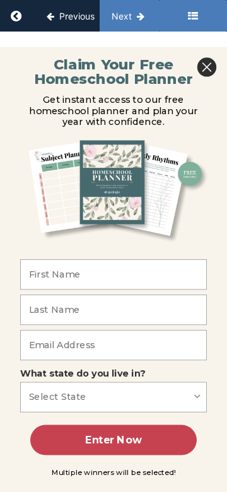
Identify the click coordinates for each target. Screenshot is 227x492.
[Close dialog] (207, 67)
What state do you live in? (82, 373)
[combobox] (110, 396)
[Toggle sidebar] (193, 16)
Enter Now (113, 440)
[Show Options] (197, 396)
